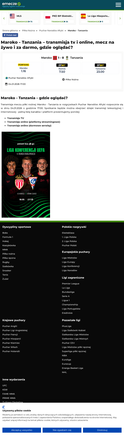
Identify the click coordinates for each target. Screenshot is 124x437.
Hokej (5, 241)
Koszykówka (9, 245)
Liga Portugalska (71, 308)
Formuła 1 (7, 237)
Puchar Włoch (10, 347)
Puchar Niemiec (11, 343)
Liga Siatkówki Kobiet (73, 330)
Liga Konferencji (71, 266)
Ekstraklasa (68, 232)
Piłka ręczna (9, 258)
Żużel (5, 279)
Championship (70, 304)
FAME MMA (8, 394)
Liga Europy (68, 262)
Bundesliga (68, 292)
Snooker (6, 270)
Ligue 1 (66, 300)
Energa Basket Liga (72, 368)
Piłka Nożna (70, 79)
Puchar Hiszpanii (11, 338)
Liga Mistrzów (69, 257)
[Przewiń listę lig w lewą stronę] (4, 18)
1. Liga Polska (69, 237)
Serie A (66, 296)
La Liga (66, 287)
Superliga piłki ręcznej (74, 351)
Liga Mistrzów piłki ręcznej (76, 347)
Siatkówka (8, 266)
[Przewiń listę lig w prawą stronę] (120, 18)
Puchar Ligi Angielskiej (14, 330)
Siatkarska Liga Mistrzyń (75, 338)
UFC (4, 385)
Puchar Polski (69, 245)
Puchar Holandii (11, 351)
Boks (5, 232)
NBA (64, 355)
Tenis (5, 274)
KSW (5, 389)
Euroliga (66, 359)
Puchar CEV (68, 343)
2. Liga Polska (69, 241)
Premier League (70, 283)
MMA (5, 249)
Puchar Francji (10, 334)
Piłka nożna (8, 253)
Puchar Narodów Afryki (20, 78)
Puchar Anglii (9, 326)
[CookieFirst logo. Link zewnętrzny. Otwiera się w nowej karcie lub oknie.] (3, 407)
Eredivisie (67, 313)
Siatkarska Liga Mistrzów (75, 334)
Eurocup (66, 364)
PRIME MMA (9, 398)
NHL (64, 372)
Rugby (5, 262)
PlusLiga (66, 326)
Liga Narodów (69, 270)
